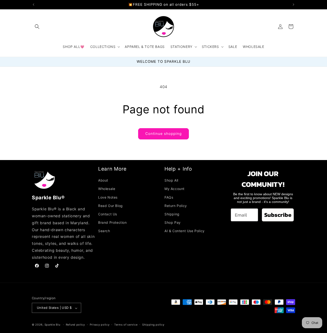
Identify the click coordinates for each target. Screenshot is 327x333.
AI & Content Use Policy (184, 231)
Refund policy (75, 324)
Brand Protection (112, 222)
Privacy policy (100, 324)
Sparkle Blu (53, 325)
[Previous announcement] (33, 4)
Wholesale (106, 189)
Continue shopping (163, 133)
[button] (37, 26)
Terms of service (125, 324)
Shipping (172, 214)
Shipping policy (153, 324)
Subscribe (277, 215)
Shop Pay (172, 222)
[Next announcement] (293, 4)
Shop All (171, 180)
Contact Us (107, 214)
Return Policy (175, 205)
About (103, 180)
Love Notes (108, 197)
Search (104, 231)
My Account (174, 189)
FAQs (168, 197)
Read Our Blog (110, 205)
